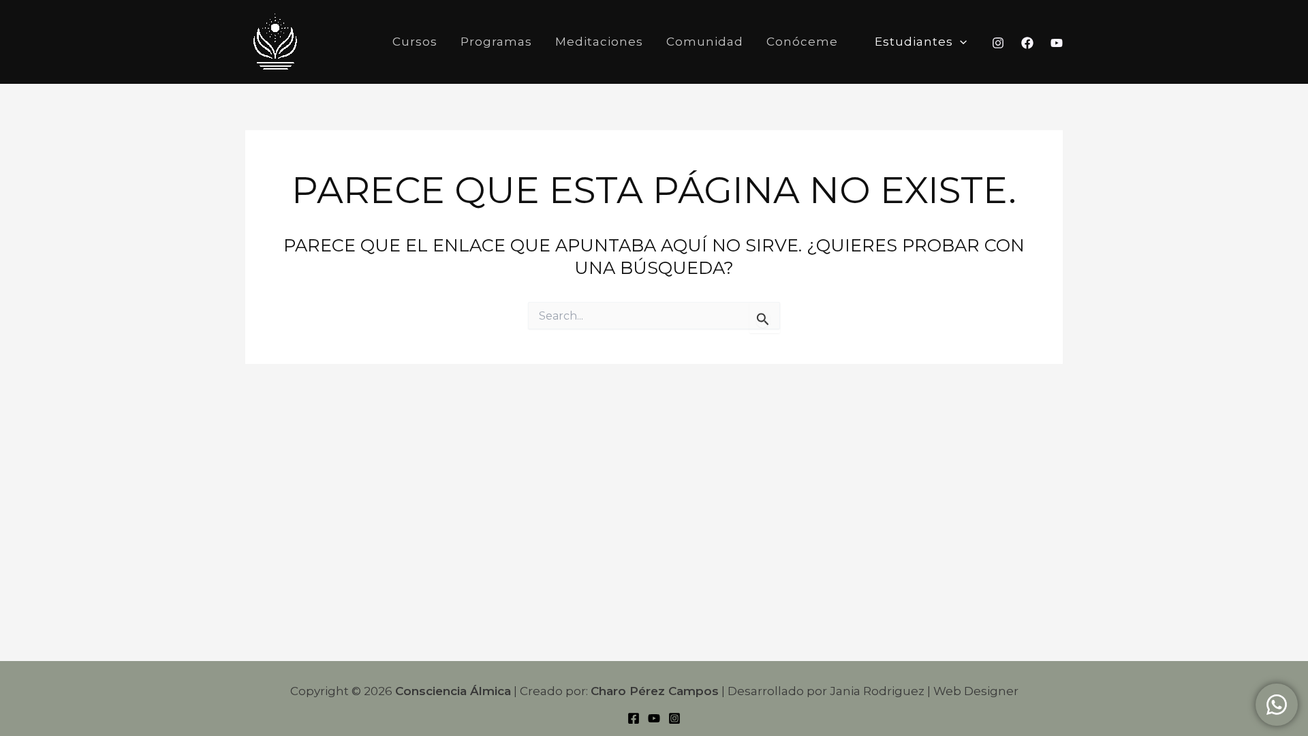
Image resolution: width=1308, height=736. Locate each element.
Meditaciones (599, 41)
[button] (960, 42)
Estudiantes (914, 41)
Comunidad (704, 41)
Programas (496, 41)
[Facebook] (1027, 43)
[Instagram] (998, 43)
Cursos (414, 41)
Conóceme (802, 41)
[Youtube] (1056, 43)
